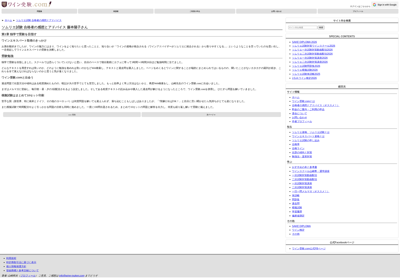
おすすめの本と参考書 (304, 167)
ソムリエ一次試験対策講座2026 (310, 58)
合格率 (296, 144)
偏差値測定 (298, 215)
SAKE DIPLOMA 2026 (304, 42)
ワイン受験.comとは (303, 101)
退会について (299, 113)
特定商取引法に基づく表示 (21, 262)
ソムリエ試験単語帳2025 (306, 74)
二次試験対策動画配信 (304, 179)
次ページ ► (211, 115)
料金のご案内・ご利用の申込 (308, 109)
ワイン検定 (298, 230)
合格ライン (298, 148)
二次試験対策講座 (302, 187)
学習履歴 (297, 211)
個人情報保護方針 (16, 266)
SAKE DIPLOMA (301, 226)
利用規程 (11, 258)
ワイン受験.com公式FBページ (309, 248)
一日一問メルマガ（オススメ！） (311, 191)
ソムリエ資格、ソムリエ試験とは (311, 132)
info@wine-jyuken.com (71, 275)
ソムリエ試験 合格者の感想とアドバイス (39, 20)
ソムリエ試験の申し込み (306, 140)
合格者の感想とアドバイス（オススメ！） (316, 105)
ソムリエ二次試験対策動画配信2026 (312, 53)
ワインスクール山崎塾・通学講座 (311, 171)
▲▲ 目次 (72, 115)
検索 (321, 27)
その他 (296, 234)
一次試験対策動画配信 (304, 175)
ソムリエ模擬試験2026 (305, 70)
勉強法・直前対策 (302, 156)
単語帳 (115, 11)
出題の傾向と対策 (302, 152)
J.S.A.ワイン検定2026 (304, 78)
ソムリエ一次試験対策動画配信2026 (312, 49)
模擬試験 (297, 207)
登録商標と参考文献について (22, 270)
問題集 (39, 11)
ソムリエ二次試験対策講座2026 (310, 62)
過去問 (296, 203)
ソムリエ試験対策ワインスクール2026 (313, 45)
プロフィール (358, 11)
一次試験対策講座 (302, 183)
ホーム (8, 20)
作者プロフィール (302, 121)
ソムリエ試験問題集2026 (306, 66)
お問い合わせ (276, 11)
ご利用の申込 (195, 11)
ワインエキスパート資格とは (308, 136)
